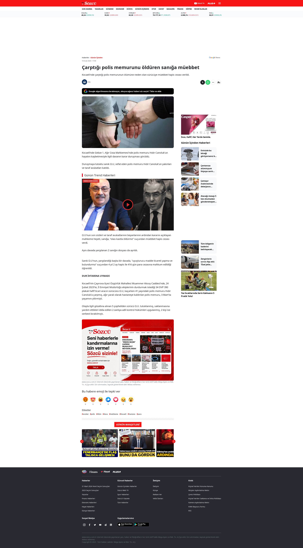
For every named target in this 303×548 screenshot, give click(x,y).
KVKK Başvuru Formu (196, 507)
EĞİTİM (189, 9)
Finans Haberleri (88, 498)
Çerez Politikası (194, 494)
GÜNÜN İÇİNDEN (142, 9)
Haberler (86, 480)
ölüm (99, 414)
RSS (189, 511)
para (139, 414)
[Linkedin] (111, 524)
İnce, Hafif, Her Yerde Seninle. (196, 137)
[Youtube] (100, 524)
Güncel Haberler (125, 480)
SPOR (154, 9)
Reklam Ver (157, 494)
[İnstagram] (84, 524)
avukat (86, 414)
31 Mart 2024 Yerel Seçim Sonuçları (96, 486)
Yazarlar (85, 494)
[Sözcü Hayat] (105, 471)
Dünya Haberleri (88, 511)
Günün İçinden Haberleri (195, 142)
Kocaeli (123, 414)
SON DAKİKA (87, 9)
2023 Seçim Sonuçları (90, 490)
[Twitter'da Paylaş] (202, 82)
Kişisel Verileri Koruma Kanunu (200, 486)
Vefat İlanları (158, 498)
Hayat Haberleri (88, 507)
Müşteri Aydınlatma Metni (198, 490)
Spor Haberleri (123, 494)
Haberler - (86, 57)
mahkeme (114, 414)
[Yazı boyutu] (218, 82)
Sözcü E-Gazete (123, 498)
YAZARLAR (99, 9)
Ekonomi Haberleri (89, 502)
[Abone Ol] (214, 57)
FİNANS (180, 9)
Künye (155, 490)
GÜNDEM (109, 9)
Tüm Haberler (122, 502)
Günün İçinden (96, 57)
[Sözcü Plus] (117, 472)
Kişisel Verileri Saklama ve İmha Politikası (204, 498)
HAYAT (161, 9)
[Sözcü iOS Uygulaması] (125, 524)
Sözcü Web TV (122, 490)
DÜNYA (130, 9)
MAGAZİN (170, 9)
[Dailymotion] (105, 524)
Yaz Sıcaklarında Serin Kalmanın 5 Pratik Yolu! (197, 295)
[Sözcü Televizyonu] (84, 471)
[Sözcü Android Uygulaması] (141, 524)
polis (93, 414)
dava (106, 414)
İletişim (156, 486)
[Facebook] (89, 524)
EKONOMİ (120, 9)
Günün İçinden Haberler (127, 486)
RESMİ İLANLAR (200, 9)
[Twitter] (95, 524)
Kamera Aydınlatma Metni (198, 502)
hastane (132, 414)
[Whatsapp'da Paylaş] (207, 82)
